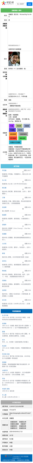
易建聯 (4, 323)
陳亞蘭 (4, 188)
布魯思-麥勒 (6, 389)
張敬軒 (4, 224)
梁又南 (4, 300)
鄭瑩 (3, 253)
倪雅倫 (4, 280)
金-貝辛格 (5, 315)
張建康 (4, 362)
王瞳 (3, 197)
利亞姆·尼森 (6, 354)
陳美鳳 (4, 271)
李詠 (3, 378)
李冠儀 (4, 170)
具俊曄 (4, 207)
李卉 (3, 340)
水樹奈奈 (5, 370)
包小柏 (4, 180)
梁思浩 (4, 261)
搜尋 (29, 4)
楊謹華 (4, 215)
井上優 (4, 395)
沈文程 (4, 243)
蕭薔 (3, 331)
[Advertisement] (20, 33)
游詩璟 (4, 290)
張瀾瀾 (4, 234)
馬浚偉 (4, 346)
